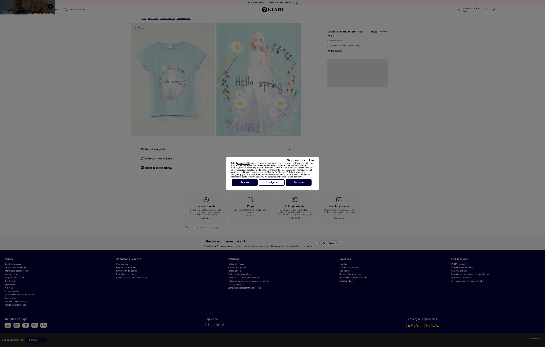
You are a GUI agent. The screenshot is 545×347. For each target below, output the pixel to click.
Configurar (272, 182)
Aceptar (245, 182)
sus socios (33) (243, 163)
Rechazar (299, 182)
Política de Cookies (295, 177)
